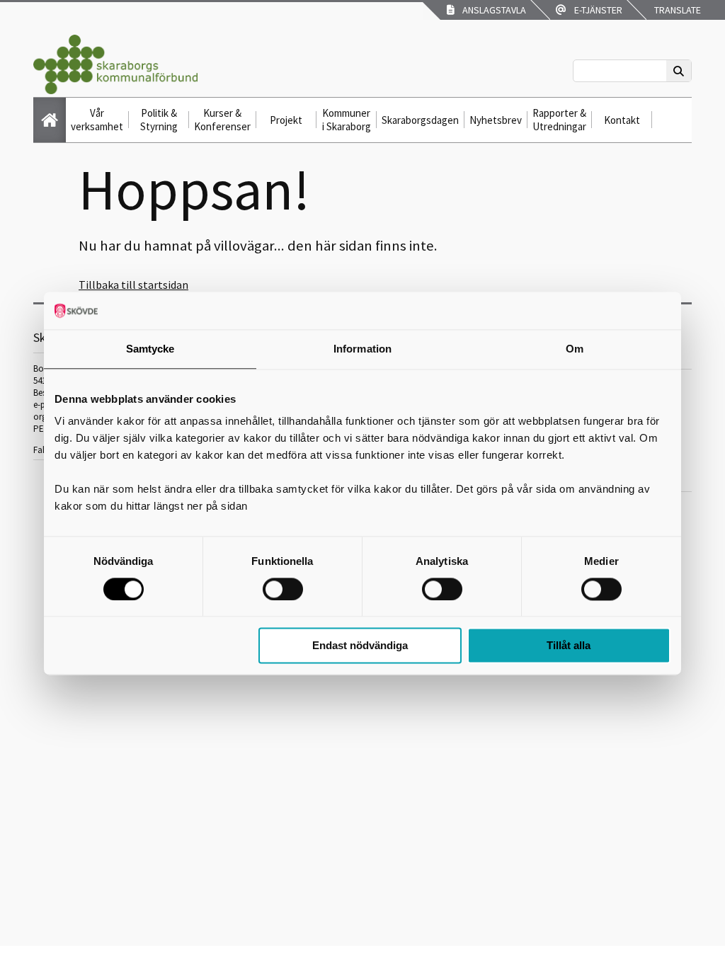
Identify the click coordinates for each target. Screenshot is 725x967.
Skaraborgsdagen (420, 120)
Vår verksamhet (97, 119)
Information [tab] (362, 349)
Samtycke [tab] (150, 349)
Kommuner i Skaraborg (346, 119)
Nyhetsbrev (495, 120)
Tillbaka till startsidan (133, 284)
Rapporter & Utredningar (559, 119)
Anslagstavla (492, 10)
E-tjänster (596, 10)
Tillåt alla (568, 646)
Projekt (286, 120)
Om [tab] (574, 349)
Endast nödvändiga (360, 646)
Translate (676, 10)
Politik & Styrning (159, 119)
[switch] (283, 589)
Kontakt (622, 120)
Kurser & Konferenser (222, 119)
